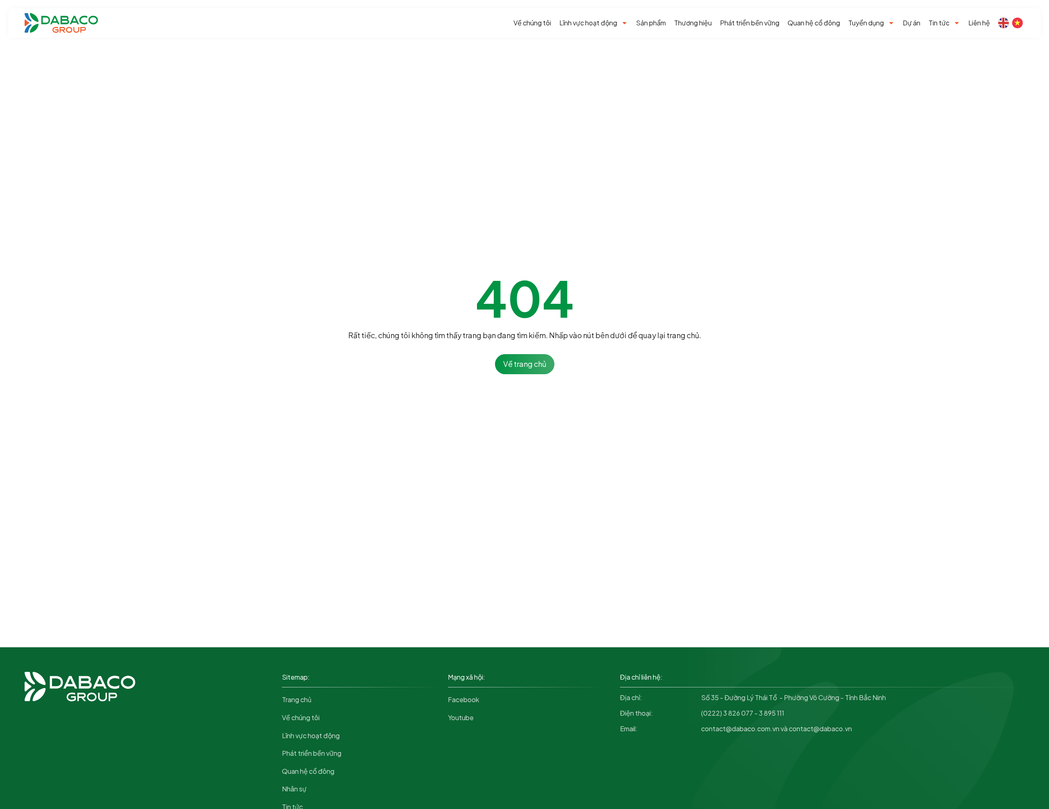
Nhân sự (294, 788)
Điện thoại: (636, 713)
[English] (1003, 23)
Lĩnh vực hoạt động (588, 22)
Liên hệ (979, 22)
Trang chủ (296, 699)
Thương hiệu (693, 22)
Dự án (911, 22)
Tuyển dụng (866, 22)
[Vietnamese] (1017, 23)
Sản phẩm (651, 22)
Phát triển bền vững (749, 22)
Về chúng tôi (532, 22)
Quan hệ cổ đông (814, 22)
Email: (629, 728)
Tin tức (939, 22)
